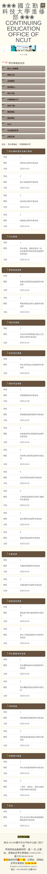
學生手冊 (11, 93)
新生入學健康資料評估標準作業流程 (32, 636)
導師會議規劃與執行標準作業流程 (32, 738)
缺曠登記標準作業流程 (29, 221)
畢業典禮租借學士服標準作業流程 (32, 305)
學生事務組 (12, 144)
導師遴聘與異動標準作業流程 (32, 718)
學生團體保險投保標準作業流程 (32, 688)
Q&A (9, 124)
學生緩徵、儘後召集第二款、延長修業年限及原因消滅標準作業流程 (32, 251)
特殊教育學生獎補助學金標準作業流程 (32, 435)
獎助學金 (11, 118)
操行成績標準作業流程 (29, 182)
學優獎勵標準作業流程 (29, 395)
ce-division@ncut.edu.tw (26, 866)
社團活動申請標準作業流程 (31, 585)
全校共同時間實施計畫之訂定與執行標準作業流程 (32, 335)
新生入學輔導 (12, 69)
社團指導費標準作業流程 (30, 566)
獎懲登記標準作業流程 (29, 163)
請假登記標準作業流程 (29, 201)
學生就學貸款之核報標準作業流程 (32, 366)
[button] (4, 50)
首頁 (3, 144)
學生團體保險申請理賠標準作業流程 (32, 666)
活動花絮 (11, 137)
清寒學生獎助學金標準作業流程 (32, 457)
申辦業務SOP (12, 100)
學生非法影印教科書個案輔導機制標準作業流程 (32, 818)
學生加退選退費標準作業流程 (32, 768)
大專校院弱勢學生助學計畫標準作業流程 (32, 498)
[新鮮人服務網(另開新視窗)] (23, 48)
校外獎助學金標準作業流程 (31, 519)
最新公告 (11, 75)
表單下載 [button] (11, 106)
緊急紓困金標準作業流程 (30, 538)
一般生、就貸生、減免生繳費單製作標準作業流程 (32, 788)
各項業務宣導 (12, 130)
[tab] (21, 54)
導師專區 (11, 112)
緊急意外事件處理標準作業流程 (32, 614)
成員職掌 (11, 81)
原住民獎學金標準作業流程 (31, 478)
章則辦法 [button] (11, 87)
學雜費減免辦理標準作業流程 (32, 414)
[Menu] (43, 5)
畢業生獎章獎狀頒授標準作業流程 (32, 283)
